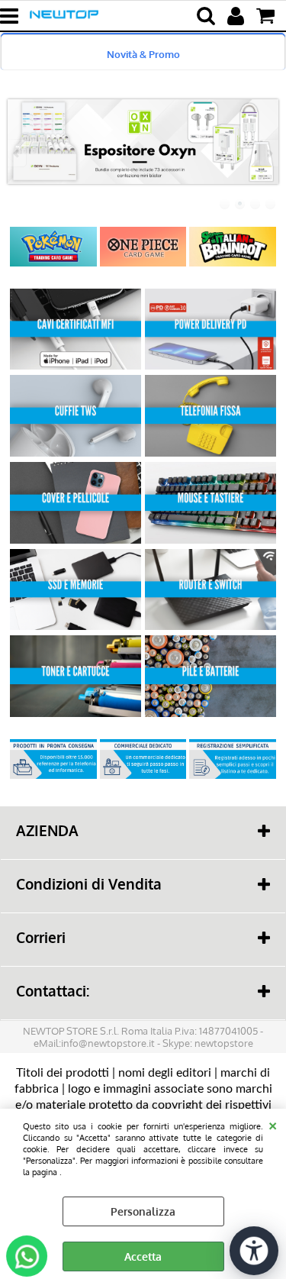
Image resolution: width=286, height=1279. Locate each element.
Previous (17, 153)
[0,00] (267, 16)
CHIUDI (272, 1124)
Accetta (143, 1256)
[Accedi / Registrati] (238, 16)
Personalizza (143, 1211)
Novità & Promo (143, 53)
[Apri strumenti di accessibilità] (254, 1250)
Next (268, 153)
